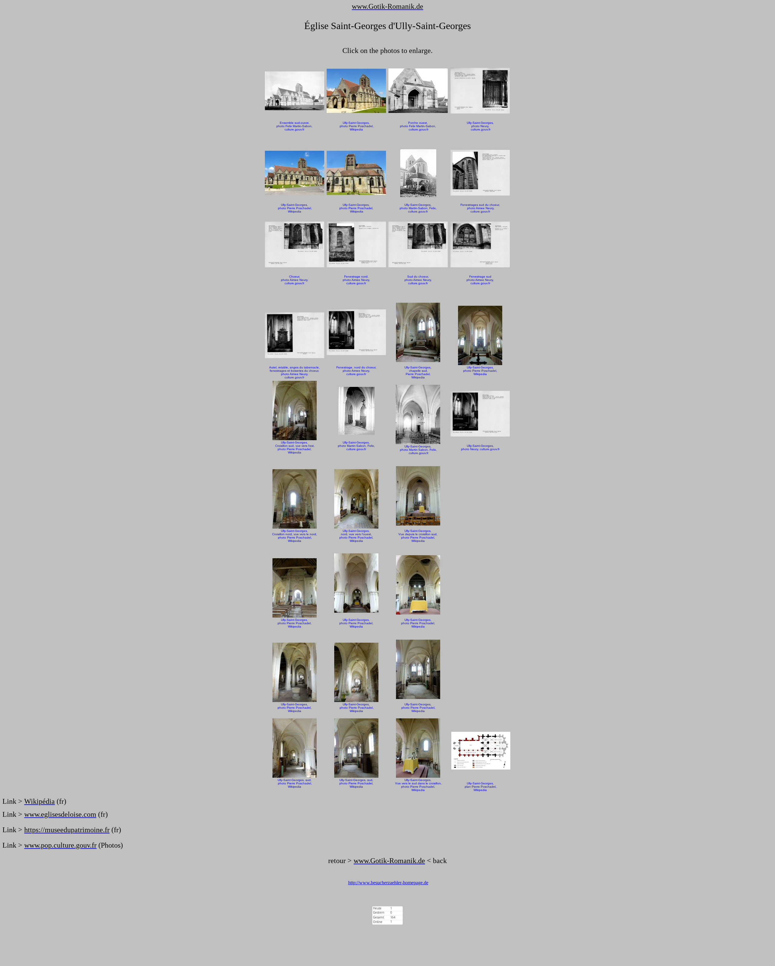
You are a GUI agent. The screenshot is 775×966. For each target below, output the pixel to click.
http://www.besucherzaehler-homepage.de (388, 882)
